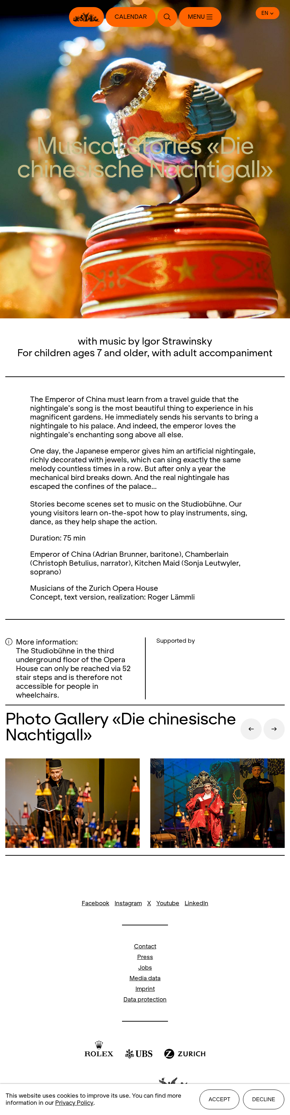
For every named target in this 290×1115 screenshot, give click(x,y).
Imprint (145, 989)
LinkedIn (196, 903)
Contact (145, 946)
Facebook (95, 903)
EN (264, 13)
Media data (145, 978)
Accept (219, 1099)
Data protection (145, 999)
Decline (263, 1099)
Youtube (167, 903)
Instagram (128, 903)
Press (145, 957)
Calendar (131, 16)
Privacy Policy (74, 1102)
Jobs (145, 967)
